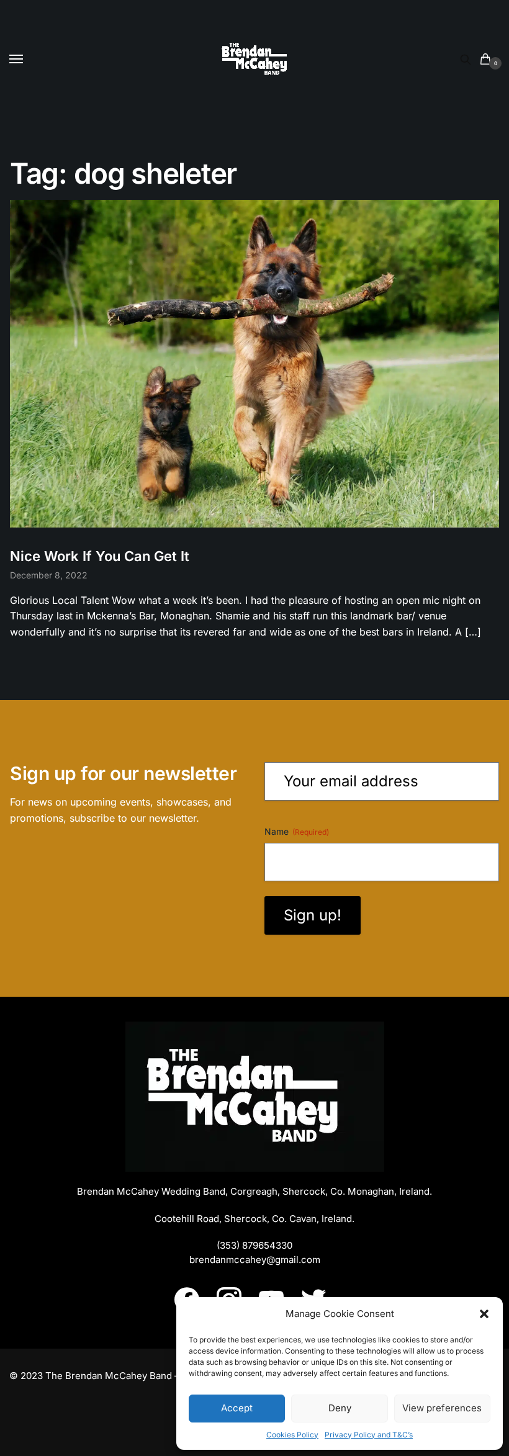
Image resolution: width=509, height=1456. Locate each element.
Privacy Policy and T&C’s (369, 1434)
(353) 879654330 (254, 1245)
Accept (237, 1408)
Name (296, 831)
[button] (484, 1314)
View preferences (442, 1408)
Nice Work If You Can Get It (99, 556)
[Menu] (28, 59)
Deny (339, 1408)
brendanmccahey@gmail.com (254, 1259)
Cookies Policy (292, 1434)
